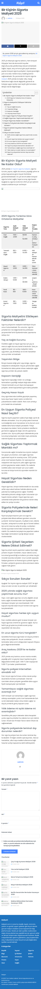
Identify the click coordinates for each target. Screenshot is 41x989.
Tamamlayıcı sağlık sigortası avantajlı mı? (21, 148)
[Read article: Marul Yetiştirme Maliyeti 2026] (5, 879)
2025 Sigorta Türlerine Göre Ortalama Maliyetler (19, 99)
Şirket (30, 954)
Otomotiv (18, 957)
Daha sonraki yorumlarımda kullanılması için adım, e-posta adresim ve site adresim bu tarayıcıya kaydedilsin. (19, 843)
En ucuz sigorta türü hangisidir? (17, 141)
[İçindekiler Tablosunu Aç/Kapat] (35, 92)
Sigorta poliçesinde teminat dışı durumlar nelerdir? (20, 153)
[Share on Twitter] (20, 46)
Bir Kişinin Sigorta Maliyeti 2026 (20, 54)
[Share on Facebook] (7, 46)
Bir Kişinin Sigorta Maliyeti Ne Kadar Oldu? (19, 96)
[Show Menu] (2, 3)
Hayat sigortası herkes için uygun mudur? (20, 139)
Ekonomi (4, 957)
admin (10, 18)
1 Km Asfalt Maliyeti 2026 (20, 869)
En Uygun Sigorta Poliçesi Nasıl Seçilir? (18, 116)
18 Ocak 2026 (15, 864)
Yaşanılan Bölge (12, 109)
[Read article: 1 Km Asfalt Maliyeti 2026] (5, 871)
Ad (3, 814)
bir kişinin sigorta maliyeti (20, 169)
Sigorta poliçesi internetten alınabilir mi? (20, 146)
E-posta (5, 823)
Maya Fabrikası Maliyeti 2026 (21, 885)
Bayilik (3, 951)
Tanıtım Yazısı (12, 982)
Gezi (3, 963)
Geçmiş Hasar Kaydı (13, 113)
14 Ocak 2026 (15, 879)
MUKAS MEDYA (32, 982)
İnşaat (17, 951)
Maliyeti (20, 3)
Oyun (17, 960)
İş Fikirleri (18, 954)
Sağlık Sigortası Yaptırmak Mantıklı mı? (18, 118)
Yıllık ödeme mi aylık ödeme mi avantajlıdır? (21, 150)
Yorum (4, 789)
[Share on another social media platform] (33, 46)
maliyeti (4, 79)
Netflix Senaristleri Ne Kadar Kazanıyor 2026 (25, 893)
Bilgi (3, 954)
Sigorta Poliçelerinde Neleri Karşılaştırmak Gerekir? (19, 124)
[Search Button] (39, 3)
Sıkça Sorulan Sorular (12, 133)
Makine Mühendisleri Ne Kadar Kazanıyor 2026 (22, 902)
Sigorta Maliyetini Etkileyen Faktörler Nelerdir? (17, 103)
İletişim (3, 975)
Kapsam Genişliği (13, 111)
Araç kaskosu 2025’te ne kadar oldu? (19, 143)
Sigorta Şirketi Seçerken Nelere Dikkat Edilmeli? (18, 129)
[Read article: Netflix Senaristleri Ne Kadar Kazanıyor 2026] (5, 894)
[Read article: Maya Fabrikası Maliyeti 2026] (5, 887)
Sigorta (31, 951)
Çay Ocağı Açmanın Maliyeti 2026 (23, 862)
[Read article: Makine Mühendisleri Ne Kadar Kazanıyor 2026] (5, 903)
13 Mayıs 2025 (20, 18)
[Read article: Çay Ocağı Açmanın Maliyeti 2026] (5, 863)
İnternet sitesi (6, 832)
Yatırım (30, 957)
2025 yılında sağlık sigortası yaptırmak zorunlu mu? (22, 136)
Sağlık (17, 963)
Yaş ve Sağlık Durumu (14, 107)
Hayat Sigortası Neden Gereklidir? (16, 121)
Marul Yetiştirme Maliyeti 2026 (22, 877)
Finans (3, 960)
